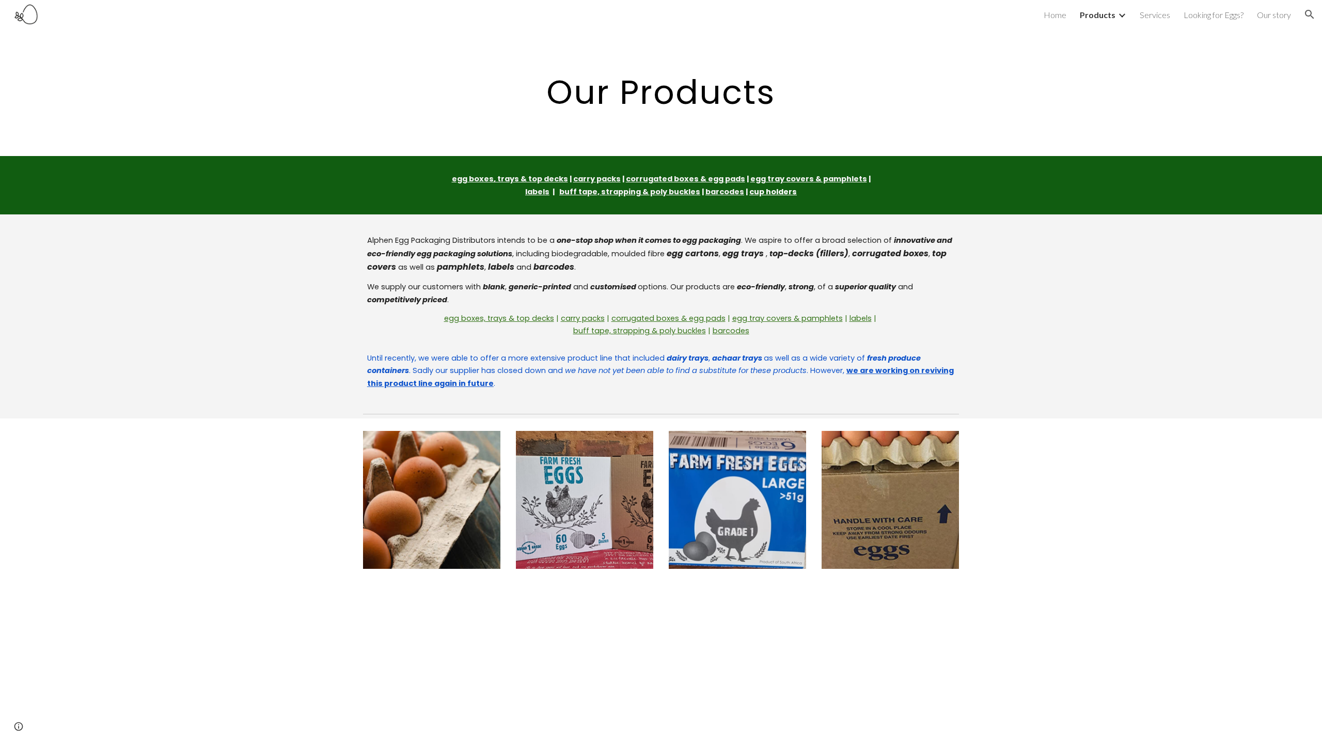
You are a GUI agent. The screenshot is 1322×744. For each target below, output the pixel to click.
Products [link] (1097, 15)
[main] (661, 92)
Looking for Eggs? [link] (1214, 15)
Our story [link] (1274, 15)
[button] (1309, 14)
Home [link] (1055, 15)
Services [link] (1155, 15)
